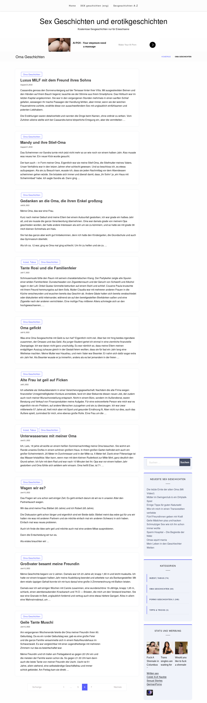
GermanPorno (154, 684)
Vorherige (37, 686)
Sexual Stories (154, 680)
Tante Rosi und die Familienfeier (48, 267)
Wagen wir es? (33, 487)
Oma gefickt (30, 327)
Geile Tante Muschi (36, 622)
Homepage (166, 56)
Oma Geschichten (31, 74)
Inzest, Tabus (29, 262)
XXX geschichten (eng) (94, 5)
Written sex (153, 673)
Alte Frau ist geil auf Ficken (44, 379)
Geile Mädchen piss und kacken (164, 520)
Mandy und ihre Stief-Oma (43, 142)
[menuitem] (72, 6)
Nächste (118, 686)
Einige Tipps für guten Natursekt (164, 505)
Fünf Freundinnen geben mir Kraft (165, 516)
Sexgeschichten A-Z (125, 5)
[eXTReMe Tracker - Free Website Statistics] (150, 692)
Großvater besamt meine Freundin (49, 563)
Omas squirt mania (157, 540)
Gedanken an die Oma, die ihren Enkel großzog (61, 200)
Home (72, 5)
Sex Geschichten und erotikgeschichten (103, 21)
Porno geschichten (160, 599)
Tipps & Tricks (157, 610)
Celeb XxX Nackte (157, 677)
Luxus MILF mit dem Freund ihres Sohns (55, 80)
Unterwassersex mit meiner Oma (48, 435)
